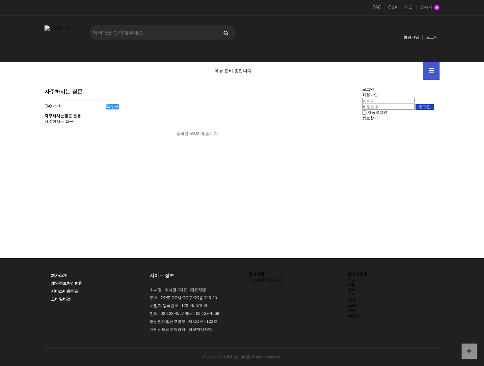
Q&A (392, 7)
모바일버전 (61, 299)
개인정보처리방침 (67, 283)
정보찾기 (370, 118)
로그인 (432, 37)
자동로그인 (377, 112)
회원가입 (411, 37)
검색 (114, 106)
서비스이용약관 (65, 291)
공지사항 (256, 274)
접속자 (429, 7)
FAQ (377, 7)
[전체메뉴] (431, 71)
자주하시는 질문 (58, 121)
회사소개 (59, 275)
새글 (408, 7)
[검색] (226, 32)
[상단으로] (469, 351)
